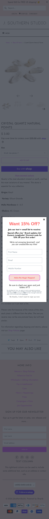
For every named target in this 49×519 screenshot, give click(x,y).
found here (25, 294)
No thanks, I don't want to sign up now (25, 297)
